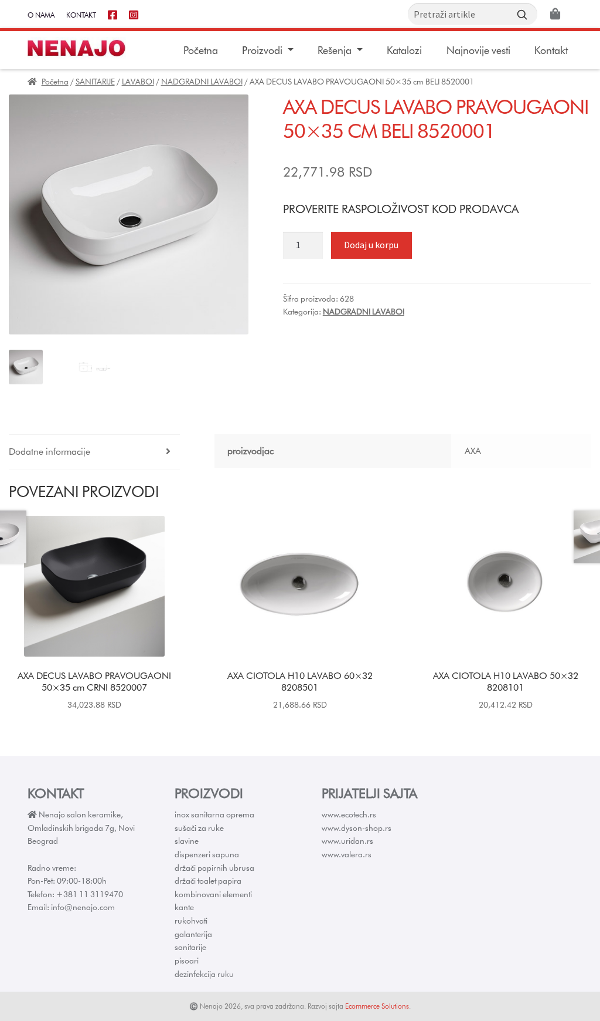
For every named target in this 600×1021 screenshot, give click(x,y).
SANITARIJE (95, 81)
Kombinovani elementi (213, 894)
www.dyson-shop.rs (356, 828)
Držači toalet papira (208, 880)
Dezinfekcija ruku (204, 974)
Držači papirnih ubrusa (214, 868)
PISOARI (187, 960)
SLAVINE (187, 841)
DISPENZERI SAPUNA (207, 854)
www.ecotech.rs (349, 814)
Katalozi (404, 50)
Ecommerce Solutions (377, 1006)
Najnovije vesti (478, 50)
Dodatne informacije (49, 451)
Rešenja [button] (336, 50)
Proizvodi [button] (263, 50)
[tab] (94, 452)
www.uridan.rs (347, 841)
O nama (41, 15)
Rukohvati (191, 920)
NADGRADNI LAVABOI (202, 81)
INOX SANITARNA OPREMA (214, 814)
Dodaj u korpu (371, 245)
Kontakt (81, 15)
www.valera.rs (346, 854)
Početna (200, 50)
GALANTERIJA (193, 934)
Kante (184, 907)
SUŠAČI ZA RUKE (199, 828)
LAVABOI (138, 81)
